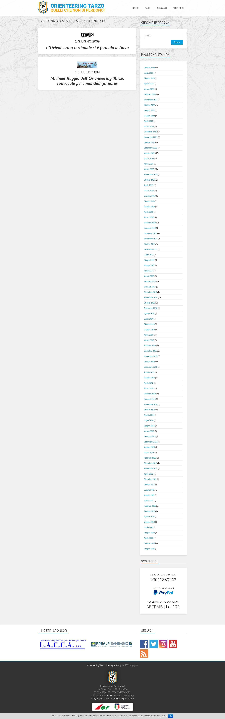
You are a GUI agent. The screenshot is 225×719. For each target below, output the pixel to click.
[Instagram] (163, 644)
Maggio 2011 (149, 495)
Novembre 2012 (150, 468)
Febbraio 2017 (150, 281)
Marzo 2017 (149, 276)
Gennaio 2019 (150, 196)
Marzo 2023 (149, 89)
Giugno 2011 (149, 490)
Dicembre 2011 (150, 479)
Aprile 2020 (148, 164)
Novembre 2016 (150, 297)
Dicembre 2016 (150, 292)
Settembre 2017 (150, 249)
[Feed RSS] (144, 653)
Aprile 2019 (148, 185)
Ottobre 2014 (149, 410)
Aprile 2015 (148, 383)
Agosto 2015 (149, 372)
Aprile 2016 (148, 335)
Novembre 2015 (150, 356)
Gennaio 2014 (150, 436)
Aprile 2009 (148, 538)
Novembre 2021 (150, 137)
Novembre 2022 (150, 100)
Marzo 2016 (149, 340)
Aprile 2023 (148, 84)
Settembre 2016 (150, 308)
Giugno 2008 (149, 549)
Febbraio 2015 (150, 394)
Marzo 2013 (149, 452)
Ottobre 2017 (149, 244)
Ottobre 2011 (149, 484)
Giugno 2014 (149, 426)
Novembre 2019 (150, 174)
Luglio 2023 (148, 73)
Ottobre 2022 (149, 105)
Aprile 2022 (148, 121)
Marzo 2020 (149, 169)
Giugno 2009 (149, 533)
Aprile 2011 (148, 500)
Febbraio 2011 (150, 506)
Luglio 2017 (148, 255)
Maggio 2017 (149, 265)
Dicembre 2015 (150, 351)
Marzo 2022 (149, 126)
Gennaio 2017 (150, 287)
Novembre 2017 (150, 239)
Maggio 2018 (149, 206)
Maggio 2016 (149, 329)
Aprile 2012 (148, 474)
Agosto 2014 (149, 415)
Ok (171, 716)
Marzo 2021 (149, 158)
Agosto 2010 (149, 516)
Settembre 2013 (150, 442)
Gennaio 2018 (150, 228)
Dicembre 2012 (150, 463)
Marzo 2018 (149, 217)
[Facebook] (144, 644)
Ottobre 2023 (149, 67)
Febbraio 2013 (150, 458)
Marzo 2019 (149, 190)
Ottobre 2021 (149, 142)
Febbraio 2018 (150, 223)
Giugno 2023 (149, 78)
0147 (109, 695)
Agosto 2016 (149, 313)
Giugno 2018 (149, 201)
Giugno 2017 (149, 260)
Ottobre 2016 (149, 303)
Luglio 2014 (148, 420)
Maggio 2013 (149, 447)
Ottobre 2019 (149, 180)
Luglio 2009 (148, 527)
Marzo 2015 (149, 388)
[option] (41, 644)
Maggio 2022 (149, 116)
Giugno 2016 (149, 324)
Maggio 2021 (149, 153)
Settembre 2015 (150, 367)
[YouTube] (173, 644)
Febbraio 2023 (150, 94)
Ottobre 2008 (149, 543)
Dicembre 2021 (150, 132)
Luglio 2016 (148, 319)
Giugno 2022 (149, 110)
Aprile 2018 (148, 212)
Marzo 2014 (149, 431)
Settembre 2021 (150, 148)
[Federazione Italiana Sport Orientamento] (122, 706)
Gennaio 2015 (150, 399)
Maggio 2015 (149, 378)
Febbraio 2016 (150, 345)
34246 (131, 695)
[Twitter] (153, 644)
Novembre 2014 (150, 404)
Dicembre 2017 (150, 233)
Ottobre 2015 (149, 361)
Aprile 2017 (148, 271)
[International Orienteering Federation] (102, 706)
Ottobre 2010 (149, 511)
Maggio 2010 (149, 522)
